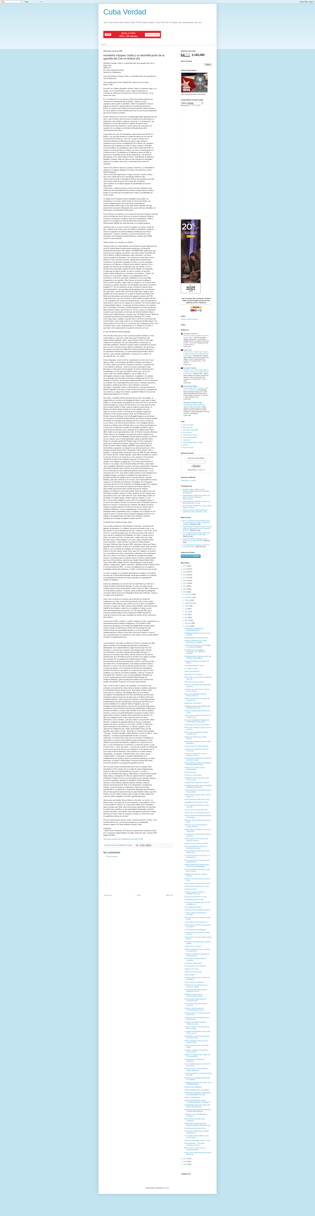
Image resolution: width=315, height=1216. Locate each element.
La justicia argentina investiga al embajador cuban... (195, 1023)
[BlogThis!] (143, 845)
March (187, 620)
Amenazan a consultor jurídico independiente (195, 768)
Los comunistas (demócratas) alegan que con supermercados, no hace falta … (196, 533)
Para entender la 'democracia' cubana (197, 883)
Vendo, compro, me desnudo (194, 982)
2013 (185, 577)
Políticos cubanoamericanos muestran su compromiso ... (197, 950)
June (187, 612)
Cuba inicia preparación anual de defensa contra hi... (196, 754)
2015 (185, 572)
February (188, 623)
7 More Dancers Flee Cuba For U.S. (196, 922)
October (187, 600)
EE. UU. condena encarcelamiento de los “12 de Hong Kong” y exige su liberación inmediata (196, 522)
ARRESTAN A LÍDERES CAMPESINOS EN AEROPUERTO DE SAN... (198, 1093)
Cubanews (186, 440)
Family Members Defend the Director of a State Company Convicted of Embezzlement (196, 497)
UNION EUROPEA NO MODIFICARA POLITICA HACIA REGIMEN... (197, 865)
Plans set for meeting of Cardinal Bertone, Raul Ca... (195, 695)
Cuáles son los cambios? (193, 946)
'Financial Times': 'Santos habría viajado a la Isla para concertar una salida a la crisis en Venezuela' (196, 353)
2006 (185, 1161)
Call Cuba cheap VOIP (190, 430)
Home (103, 44)
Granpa (185, 445)
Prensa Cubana (188, 447)
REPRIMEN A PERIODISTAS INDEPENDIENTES (194, 629)
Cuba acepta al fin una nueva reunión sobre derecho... (197, 861)
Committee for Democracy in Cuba (196, 802)
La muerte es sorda (191, 668)
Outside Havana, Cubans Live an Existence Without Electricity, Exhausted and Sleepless (196, 491)
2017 (185, 566)
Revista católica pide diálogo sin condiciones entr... (195, 1000)
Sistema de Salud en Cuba (192, 402)
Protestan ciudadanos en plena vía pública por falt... (196, 1051)
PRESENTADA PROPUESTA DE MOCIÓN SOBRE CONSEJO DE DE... (198, 1124)
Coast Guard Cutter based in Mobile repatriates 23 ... (197, 1132)
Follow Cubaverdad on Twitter (193, 442)
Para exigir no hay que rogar (194, 682)
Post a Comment (112, 856)
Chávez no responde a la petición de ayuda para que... (197, 955)
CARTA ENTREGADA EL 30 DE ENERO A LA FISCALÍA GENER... (198, 646)
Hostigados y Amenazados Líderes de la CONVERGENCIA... (198, 1083)
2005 (185, 1164)
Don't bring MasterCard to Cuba (195, 1128)
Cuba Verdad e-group (190, 435)
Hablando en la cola (191, 969)
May (186, 614)
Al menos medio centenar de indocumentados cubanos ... (195, 1009)
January (188, 626)
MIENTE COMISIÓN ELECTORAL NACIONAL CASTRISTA (196, 641)
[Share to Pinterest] (150, 845)
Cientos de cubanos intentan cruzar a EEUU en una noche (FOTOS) (195, 539)
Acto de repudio (188, 425)
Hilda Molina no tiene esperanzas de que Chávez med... (197, 1037)
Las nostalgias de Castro (193, 907)
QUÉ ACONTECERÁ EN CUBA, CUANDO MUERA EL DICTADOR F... (198, 1101)
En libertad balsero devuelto (194, 899)
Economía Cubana (189, 368)
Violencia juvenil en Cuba (193, 972)
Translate (197, 105)
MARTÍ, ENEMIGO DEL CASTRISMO (197, 1090)
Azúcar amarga (190, 975)
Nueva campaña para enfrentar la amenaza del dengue (196, 847)
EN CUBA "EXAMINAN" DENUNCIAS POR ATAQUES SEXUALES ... (197, 721)
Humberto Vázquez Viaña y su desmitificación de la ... (195, 893)
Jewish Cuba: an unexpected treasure (197, 813)
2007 (185, 1159)
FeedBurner (201, 470)
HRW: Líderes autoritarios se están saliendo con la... (196, 733)
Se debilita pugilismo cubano (194, 666)
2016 (185, 569)
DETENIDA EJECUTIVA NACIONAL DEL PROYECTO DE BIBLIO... (198, 657)
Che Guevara (187, 432)
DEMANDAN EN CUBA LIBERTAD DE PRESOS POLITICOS (197, 707)
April (186, 617)
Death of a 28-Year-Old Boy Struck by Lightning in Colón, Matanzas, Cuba (195, 511)
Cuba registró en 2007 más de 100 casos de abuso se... (196, 839)
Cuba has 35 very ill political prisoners (197, 910)
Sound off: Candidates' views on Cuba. (197, 1140)
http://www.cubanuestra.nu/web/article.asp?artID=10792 (123, 839)
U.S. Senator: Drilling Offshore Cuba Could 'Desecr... (197, 1136)
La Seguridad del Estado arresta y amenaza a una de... (196, 990)
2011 (185, 583)
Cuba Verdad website (190, 437)
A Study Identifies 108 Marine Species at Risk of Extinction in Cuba (196, 502)
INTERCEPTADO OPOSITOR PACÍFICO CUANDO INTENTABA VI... (198, 1110)
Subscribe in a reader (188, 480)
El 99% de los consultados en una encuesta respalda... (196, 986)
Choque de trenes (191, 889)
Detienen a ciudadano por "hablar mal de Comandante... (197, 1055)
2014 (185, 575)
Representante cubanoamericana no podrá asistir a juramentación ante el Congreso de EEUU (197, 528)
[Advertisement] (138, 876)
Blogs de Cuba (188, 427)
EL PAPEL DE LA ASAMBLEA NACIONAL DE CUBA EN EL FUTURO (195, 651)
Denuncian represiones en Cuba (195, 897)
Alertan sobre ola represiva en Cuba (197, 886)
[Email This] (141, 845)
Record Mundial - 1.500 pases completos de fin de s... (195, 1144)
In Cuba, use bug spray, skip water (196, 810)
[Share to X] (145, 845)
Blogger (166, 1188)
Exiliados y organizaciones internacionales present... (194, 995)
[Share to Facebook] (148, 845)
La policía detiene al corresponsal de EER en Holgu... (197, 1027)
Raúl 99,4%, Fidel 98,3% (193, 703)
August (187, 606)
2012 (185, 580)
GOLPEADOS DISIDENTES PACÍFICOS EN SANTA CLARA (198, 759)
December (188, 594)
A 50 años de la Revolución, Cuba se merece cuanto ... (197, 690)
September (189, 603)
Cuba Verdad (124, 12)
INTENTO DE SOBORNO (193, 1087)
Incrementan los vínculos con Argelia (197, 725)
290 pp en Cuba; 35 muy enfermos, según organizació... (196, 1069)
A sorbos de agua (190, 772)
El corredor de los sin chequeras (195, 966)
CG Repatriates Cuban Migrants (195, 930)
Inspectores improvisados (193, 963)
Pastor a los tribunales (192, 671)
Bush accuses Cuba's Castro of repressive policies (195, 1149)
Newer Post (108, 895)
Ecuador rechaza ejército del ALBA (196, 843)
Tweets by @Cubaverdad (189, 319)
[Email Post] (136, 845)
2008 (185, 592)
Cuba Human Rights (190, 386)
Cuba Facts (187, 350)
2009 (185, 589)
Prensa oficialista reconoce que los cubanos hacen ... (196, 1041)
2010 (185, 586)
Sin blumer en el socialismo (194, 674)
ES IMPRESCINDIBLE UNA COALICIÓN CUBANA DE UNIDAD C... (198, 786)
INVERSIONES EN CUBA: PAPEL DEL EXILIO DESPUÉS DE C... (197, 1106)
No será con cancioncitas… (194, 775)
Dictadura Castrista (190, 333)
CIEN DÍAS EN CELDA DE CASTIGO (197, 782)
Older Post (169, 895)
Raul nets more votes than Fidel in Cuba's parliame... (196, 825)
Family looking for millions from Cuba (197, 799)
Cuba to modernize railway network (196, 746)
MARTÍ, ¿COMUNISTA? (192, 1097)
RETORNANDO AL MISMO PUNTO (196, 638)
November (188, 597)
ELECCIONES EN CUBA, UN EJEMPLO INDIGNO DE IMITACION (198, 764)
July (186, 609)
